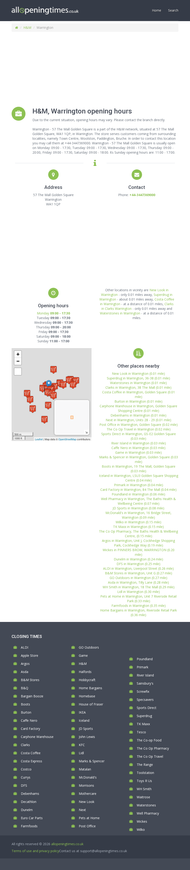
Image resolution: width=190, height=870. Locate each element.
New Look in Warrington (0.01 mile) (138, 373)
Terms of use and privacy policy (35, 851)
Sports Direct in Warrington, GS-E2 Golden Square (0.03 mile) (138, 436)
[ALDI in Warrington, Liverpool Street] (27, 393)
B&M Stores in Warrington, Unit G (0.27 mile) (138, 573)
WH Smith (144, 789)
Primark (142, 667)
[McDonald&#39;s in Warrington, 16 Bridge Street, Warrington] (53, 395)
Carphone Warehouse (37, 736)
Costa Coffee (31, 753)
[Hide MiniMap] (86, 432)
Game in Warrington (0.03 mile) (138, 452)
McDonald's (88, 777)
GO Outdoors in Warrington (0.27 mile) (138, 578)
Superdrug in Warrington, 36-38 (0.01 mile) (138, 378)
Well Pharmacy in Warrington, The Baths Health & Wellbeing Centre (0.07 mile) (138, 501)
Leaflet (39, 439)
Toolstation (145, 772)
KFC (82, 745)
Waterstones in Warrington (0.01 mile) (138, 383)
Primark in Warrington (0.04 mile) (138, 485)
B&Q (24, 688)
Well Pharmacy (148, 813)
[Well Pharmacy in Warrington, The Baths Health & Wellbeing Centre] (42, 388)
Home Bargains (90, 688)
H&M (27, 27)
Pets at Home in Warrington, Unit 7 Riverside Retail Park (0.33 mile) (138, 598)
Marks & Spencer (91, 761)
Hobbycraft (87, 680)
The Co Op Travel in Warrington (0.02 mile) (139, 429)
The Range (145, 764)
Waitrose (143, 797)
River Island (145, 675)
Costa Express (31, 761)
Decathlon (28, 801)
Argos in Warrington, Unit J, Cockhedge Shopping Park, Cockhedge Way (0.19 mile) (138, 542)
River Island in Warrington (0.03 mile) (138, 443)
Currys (25, 777)
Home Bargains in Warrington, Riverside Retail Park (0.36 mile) (138, 612)
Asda (24, 671)
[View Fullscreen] (17, 371)
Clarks (25, 745)
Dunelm (27, 810)
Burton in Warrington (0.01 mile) (138, 401)
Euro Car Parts (32, 818)
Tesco (141, 732)
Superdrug (144, 716)
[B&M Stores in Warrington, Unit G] (69, 380)
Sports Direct (146, 707)
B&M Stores (30, 680)
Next (82, 810)
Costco (26, 769)
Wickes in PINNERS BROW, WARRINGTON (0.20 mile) (138, 552)
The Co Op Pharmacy (153, 748)
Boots (25, 704)
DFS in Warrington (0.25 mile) (138, 564)
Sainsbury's (145, 683)
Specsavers (145, 699)
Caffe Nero (29, 720)
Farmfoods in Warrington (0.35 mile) (138, 605)
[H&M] (49, 384)
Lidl (81, 753)
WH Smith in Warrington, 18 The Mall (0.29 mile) (138, 587)
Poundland (145, 659)
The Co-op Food (149, 740)
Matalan (85, 769)
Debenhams (30, 793)
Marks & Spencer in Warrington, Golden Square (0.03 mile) (138, 459)
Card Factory (30, 728)
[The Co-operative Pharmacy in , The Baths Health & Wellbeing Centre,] (48, 405)
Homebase (87, 696)
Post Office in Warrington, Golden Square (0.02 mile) (138, 424)
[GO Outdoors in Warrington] (32, 409)
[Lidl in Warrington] (73, 385)
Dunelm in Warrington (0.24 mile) (138, 559)
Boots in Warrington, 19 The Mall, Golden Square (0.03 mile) (138, 468)
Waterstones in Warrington (120, 313)
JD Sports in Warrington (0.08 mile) (138, 508)
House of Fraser (91, 704)
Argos (25, 663)
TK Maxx (143, 724)
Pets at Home (89, 818)
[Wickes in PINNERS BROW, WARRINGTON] (53, 369)
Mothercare (87, 793)
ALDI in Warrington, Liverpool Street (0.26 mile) (138, 568)
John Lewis (87, 736)
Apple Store (29, 655)
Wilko (141, 829)
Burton (26, 712)
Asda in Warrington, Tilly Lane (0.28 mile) (138, 582)
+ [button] (17, 354)
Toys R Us (144, 781)
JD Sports (86, 728)
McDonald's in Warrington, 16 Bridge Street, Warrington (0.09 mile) (138, 515)
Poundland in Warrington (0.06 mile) (138, 494)
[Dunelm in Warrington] (30, 399)
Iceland (84, 720)
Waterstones (146, 805)
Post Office (87, 826)
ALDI (24, 647)
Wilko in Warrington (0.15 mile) (138, 522)
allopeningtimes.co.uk (67, 844)
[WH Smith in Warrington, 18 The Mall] (44, 419)
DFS (24, 785)
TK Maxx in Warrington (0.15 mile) (138, 526)
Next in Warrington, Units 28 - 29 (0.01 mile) (138, 420)
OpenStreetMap (67, 439)
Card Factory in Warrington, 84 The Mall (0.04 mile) (138, 489)
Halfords (85, 671)
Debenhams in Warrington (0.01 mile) (138, 415)
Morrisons (86, 785)
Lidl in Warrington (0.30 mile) (138, 591)
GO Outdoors (89, 647)
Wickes (142, 821)
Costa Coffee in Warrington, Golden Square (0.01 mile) (138, 394)
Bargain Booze (32, 696)
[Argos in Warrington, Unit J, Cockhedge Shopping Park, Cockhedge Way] (63, 385)
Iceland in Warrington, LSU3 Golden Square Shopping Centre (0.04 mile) (138, 477)
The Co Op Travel (150, 756)
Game (83, 655)
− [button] (17, 361)
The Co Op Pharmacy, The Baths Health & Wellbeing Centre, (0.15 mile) (138, 533)
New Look (86, 801)
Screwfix (143, 691)
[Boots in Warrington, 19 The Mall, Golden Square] (47, 392)
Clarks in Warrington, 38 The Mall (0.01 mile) (138, 387)
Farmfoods (29, 826)
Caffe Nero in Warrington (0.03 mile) (138, 448)
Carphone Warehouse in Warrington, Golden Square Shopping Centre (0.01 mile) (138, 408)
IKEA (82, 712)
